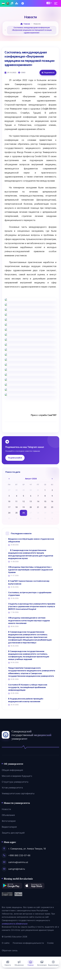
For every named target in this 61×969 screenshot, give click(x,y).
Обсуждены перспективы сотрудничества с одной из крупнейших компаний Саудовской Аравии (30, 569)
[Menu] (56, 3)
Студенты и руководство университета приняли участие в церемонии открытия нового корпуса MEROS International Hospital (31, 606)
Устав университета (12, 787)
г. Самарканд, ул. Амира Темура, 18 (27, 848)
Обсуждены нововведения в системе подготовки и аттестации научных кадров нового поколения (29, 620)
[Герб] (7, 3)
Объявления (8, 815)
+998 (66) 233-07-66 (19, 855)
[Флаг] (3, 3)
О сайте (5, 943)
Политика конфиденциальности (28, 943)
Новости (6, 809)
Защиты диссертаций (13, 832)
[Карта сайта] (17, 3)
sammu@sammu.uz (18, 862)
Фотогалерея (9, 821)
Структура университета (15, 782)
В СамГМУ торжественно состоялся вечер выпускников (28, 582)
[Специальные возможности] (23, 3)
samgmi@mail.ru (16, 869)
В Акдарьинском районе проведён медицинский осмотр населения (25, 700)
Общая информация (12, 770)
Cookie (50, 943)
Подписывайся (15, 458)
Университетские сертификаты (18, 793)
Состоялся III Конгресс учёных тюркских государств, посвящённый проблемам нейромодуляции (27, 687)
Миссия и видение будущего (17, 776)
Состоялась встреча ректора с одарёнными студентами (29, 593)
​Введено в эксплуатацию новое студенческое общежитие (31, 540)
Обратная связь (9, 950)
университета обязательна (14, 923)
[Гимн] (12, 3)
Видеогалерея (9, 827)
